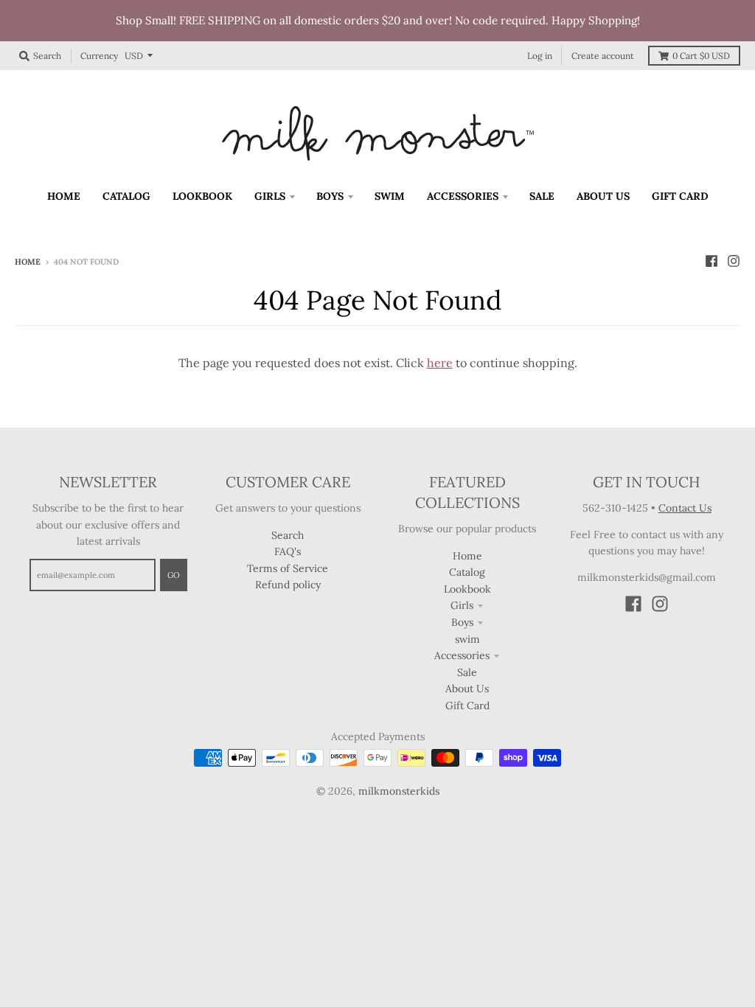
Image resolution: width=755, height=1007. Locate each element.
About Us (467, 688)
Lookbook (467, 589)
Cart (701, 55)
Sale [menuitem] (541, 196)
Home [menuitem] (63, 196)
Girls (461, 605)
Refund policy (288, 584)
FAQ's (287, 551)
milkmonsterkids (398, 791)
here (440, 362)
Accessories (462, 655)
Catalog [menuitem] (126, 196)
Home (28, 262)
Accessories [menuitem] (462, 196)
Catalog (467, 572)
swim (467, 639)
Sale (467, 672)
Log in (539, 55)
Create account (602, 55)
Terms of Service (287, 568)
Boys (462, 622)
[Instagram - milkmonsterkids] (733, 261)
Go (173, 575)
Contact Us (684, 508)
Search (287, 535)
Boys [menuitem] (330, 196)
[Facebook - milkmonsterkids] (711, 261)
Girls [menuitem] (269, 196)
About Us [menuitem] (603, 196)
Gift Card (467, 705)
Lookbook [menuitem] (202, 196)
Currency (99, 55)
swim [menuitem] (390, 196)
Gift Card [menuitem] (680, 196)
